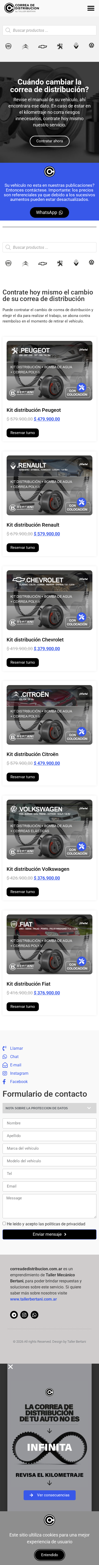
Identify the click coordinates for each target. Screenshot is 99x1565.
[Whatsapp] (34, 1314)
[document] (49, 1437)
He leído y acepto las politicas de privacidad (46, 1223)
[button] (90, 8)
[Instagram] (24, 1314)
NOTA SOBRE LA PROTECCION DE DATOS (37, 1108)
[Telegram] (14, 1314)
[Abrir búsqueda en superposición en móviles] (49, 30)
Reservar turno (22, 432)
